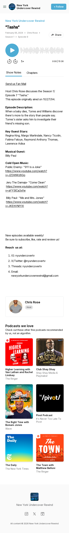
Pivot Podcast (44, 415)
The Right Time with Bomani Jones (17, 424)
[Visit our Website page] (42, 514)
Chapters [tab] (32, 72)
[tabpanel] (34, 189)
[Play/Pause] (12, 50)
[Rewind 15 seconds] (9, 61)
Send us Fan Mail (15, 84)
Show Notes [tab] (13, 72)
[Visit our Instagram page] (26, 514)
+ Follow (59, 6)
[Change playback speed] (22, 61)
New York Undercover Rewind (28, 7)
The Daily (11, 465)
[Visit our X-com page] (34, 514)
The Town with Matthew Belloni (45, 466)
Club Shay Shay (45, 369)
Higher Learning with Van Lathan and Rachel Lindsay (19, 372)
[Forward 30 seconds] (15, 61)
